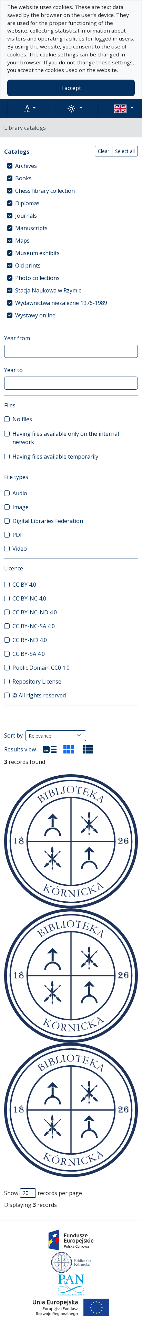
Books (23, 178)
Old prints (28, 265)
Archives (26, 166)
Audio (19, 493)
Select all (125, 151)
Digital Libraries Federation (47, 521)
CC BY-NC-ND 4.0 (34, 612)
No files (22, 419)
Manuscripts (31, 228)
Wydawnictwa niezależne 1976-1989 (61, 303)
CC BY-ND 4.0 (29, 640)
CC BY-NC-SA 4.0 (33, 626)
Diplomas (27, 203)
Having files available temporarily (55, 456)
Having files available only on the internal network (65, 438)
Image (20, 507)
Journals (26, 215)
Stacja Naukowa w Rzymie (48, 290)
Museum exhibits (37, 253)
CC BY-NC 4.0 (29, 598)
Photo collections (37, 278)
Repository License (36, 681)
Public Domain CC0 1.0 (41, 667)
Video (19, 548)
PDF (17, 535)
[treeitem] (71, 166)
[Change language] (124, 108)
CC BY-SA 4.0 (28, 654)
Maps (22, 240)
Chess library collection (45, 191)
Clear (103, 151)
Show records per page (43, 1193)
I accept (71, 88)
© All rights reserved (39, 695)
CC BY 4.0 (24, 584)
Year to (13, 370)
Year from (17, 338)
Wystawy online (35, 315)
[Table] (88, 749)
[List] (49, 749)
